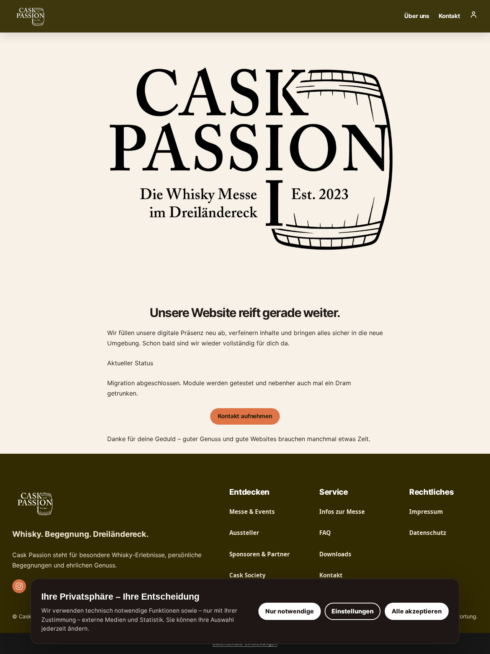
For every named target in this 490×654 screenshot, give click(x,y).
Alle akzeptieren (417, 611)
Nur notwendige (289, 611)
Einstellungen (353, 611)
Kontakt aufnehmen (245, 416)
